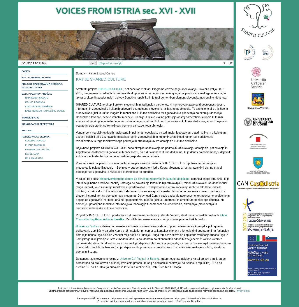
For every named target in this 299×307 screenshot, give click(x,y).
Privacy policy (243, 290)
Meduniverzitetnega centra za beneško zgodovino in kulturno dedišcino (144, 178)
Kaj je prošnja (35, 102)
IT (231, 63)
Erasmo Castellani (37, 149)
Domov (26, 71)
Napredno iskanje (36, 97)
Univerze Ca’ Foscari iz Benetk (139, 258)
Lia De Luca (32, 153)
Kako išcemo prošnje (39, 106)
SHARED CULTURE (110, 89)
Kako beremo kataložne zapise (45, 110)
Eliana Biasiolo (35, 144)
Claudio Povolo (35, 140)
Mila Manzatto (34, 158)
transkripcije (30, 117)
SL (224, 63)
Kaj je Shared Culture (36, 77)
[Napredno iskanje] (110, 63)
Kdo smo (27, 130)
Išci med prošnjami (34, 63)
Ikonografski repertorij (38, 123)
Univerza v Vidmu (87, 226)
